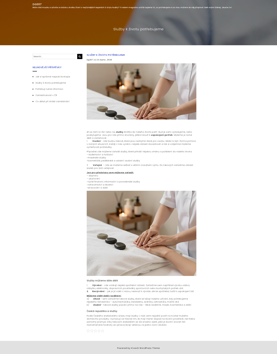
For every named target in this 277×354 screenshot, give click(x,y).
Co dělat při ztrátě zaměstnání (52, 101)
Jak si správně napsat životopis (52, 76)
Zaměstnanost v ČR (46, 95)
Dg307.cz (92, 59)
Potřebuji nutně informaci (49, 89)
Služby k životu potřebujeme (106, 55)
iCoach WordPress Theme (145, 348)
